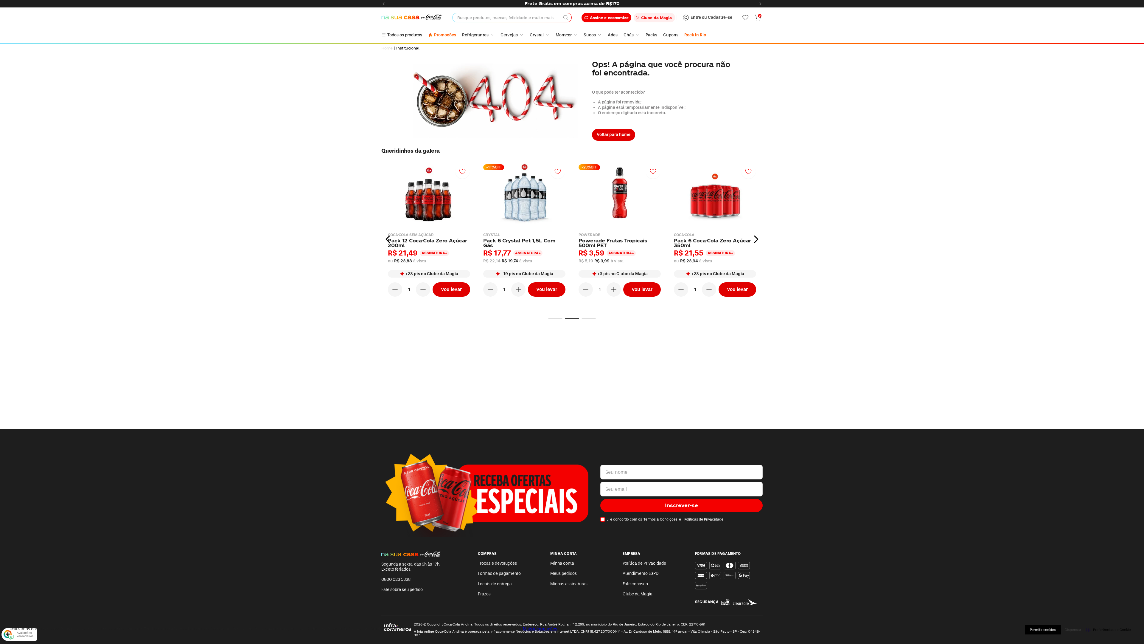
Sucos (590, 35)
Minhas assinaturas (568, 583)
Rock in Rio (695, 35)
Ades (613, 35)
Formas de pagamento (499, 573)
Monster (564, 35)
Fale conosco (635, 583)
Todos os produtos (404, 35)
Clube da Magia (637, 594)
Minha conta (562, 563)
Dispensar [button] (1073, 630)
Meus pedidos (563, 573)
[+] (423, 289)
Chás (629, 35)
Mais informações (540, 628)
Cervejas (509, 35)
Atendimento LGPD (641, 573)
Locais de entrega (495, 583)
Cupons (670, 35)
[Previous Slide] (383, 3)
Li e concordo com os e (665, 519)
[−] (395, 289)
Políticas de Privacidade (703, 519)
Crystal (537, 35)
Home (387, 48)
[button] (555, 318)
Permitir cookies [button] (1043, 630)
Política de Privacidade (644, 563)
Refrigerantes (475, 35)
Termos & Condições (660, 519)
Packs (651, 35)
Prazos (484, 594)
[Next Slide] (760, 3)
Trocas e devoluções (497, 563)
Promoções (445, 35)
